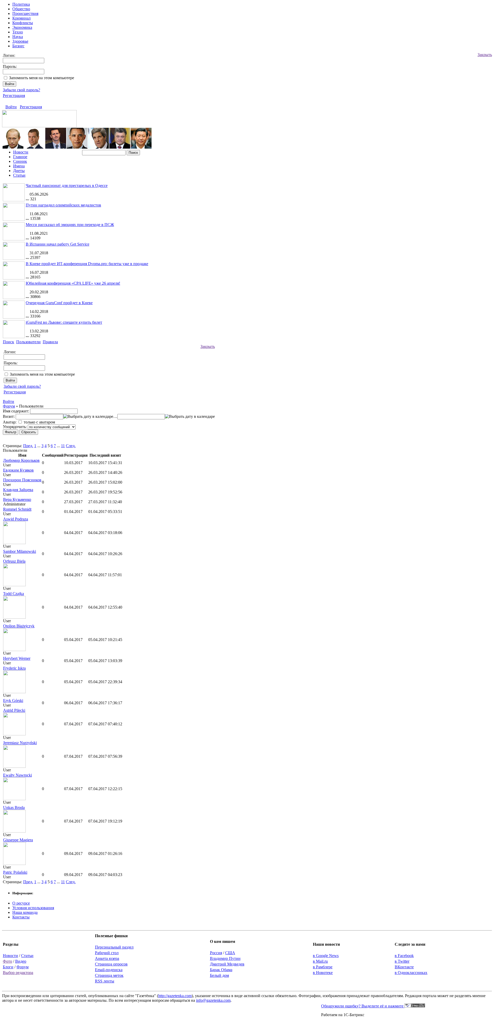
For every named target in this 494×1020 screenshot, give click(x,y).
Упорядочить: (15, 427)
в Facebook (404, 955)
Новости (20, 152)
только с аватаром (39, 422)
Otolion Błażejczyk (18, 626)
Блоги (8, 967)
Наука (17, 36)
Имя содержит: (16, 411)
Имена (19, 166)
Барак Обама (221, 970)
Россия (216, 953)
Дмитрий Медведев (227, 964)
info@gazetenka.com (213, 1000)
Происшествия (25, 13)
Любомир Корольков (21, 460)
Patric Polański (15, 872)
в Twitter (402, 961)
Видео (20, 961)
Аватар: (9, 422)
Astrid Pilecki (14, 710)
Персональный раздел (114, 947)
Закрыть (485, 54)
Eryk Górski (13, 700)
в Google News (326, 955)
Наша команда (25, 912)
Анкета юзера (107, 958)
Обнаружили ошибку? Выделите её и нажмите (362, 1006)
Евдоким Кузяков (18, 470)
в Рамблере (322, 967)
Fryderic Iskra (14, 668)
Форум (9, 406)
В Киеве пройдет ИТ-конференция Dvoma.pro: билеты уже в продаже (87, 263)
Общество (21, 9)
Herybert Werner (16, 658)
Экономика (22, 27)
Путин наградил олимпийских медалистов (63, 205)
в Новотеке (323, 972)
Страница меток (109, 975)
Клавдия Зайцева (18, 490)
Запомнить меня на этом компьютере (41, 78)
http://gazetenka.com (175, 996)
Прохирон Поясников (22, 480)
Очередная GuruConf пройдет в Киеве (59, 303)
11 (63, 446)
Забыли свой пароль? (21, 90)
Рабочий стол (107, 953)
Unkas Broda (14, 807)
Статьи (19, 175)
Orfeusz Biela (14, 561)
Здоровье (20, 41)
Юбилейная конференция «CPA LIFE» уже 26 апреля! (73, 283)
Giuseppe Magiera (18, 840)
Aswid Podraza (15, 519)
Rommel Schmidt (17, 509)
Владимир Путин (225, 958)
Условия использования (33, 908)
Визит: (9, 416)
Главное (20, 157)
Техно (17, 32)
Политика (21, 4)
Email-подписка (108, 970)
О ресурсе (21, 903)
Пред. (28, 446)
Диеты (19, 170)
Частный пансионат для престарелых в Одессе (67, 185)
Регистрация (14, 95)
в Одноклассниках (411, 972)
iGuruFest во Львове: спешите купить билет (64, 322)
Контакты (21, 917)
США (230, 953)
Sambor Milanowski (19, 551)
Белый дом (219, 975)
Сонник (20, 161)
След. (71, 446)
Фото (7, 961)
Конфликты (22, 23)
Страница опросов (111, 964)
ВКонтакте (404, 967)
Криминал (21, 18)
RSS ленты (104, 981)
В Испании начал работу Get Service (57, 244)
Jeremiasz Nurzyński (20, 743)
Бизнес (18, 46)
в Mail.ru (320, 961)
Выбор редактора (18, 972)
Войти (11, 107)
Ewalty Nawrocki (17, 775)
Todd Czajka (13, 593)
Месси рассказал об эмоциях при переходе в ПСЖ (70, 224)
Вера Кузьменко (17, 499)
